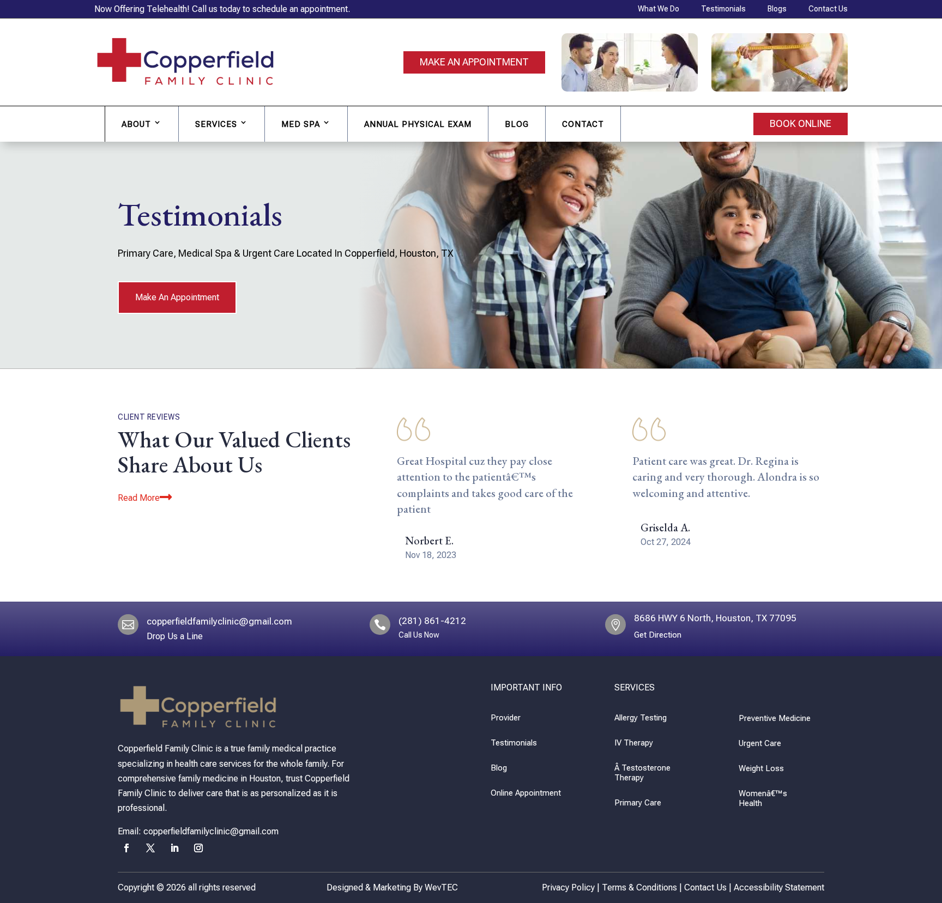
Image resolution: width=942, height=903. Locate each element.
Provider (506, 718)
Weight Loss (761, 768)
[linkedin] (174, 848)
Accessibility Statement (779, 887)
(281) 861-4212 (432, 620)
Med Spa (300, 124)
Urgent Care (760, 743)
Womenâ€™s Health (763, 798)
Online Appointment (526, 793)
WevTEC (441, 887)
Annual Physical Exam (418, 124)
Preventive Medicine (775, 718)
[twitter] (150, 848)
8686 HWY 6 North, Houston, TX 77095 (715, 618)
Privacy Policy (568, 887)
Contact (583, 124)
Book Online (800, 123)
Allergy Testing (640, 718)
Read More (139, 498)
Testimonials (514, 743)
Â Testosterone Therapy (642, 773)
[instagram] (198, 848)
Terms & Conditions (639, 887)
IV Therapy (633, 743)
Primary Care (637, 803)
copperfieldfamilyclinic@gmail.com (219, 621)
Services (216, 124)
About (136, 124)
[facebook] (126, 848)
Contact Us (705, 887)
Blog (517, 124)
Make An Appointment (474, 62)
